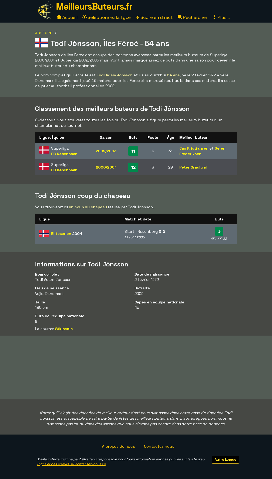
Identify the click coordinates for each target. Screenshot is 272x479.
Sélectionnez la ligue (109, 17)
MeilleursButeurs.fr (94, 6)
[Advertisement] (136, 367)
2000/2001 (106, 167)
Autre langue (225, 459)
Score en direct (156, 17)
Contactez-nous (159, 446)
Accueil (69, 17)
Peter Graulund (193, 167)
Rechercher (194, 17)
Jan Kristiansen (194, 148)
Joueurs (44, 33)
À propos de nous (118, 446)
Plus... (223, 17)
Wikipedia (64, 328)
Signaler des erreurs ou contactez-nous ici (71, 464)
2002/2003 (106, 151)
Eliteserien (66, 233)
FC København (64, 153)
